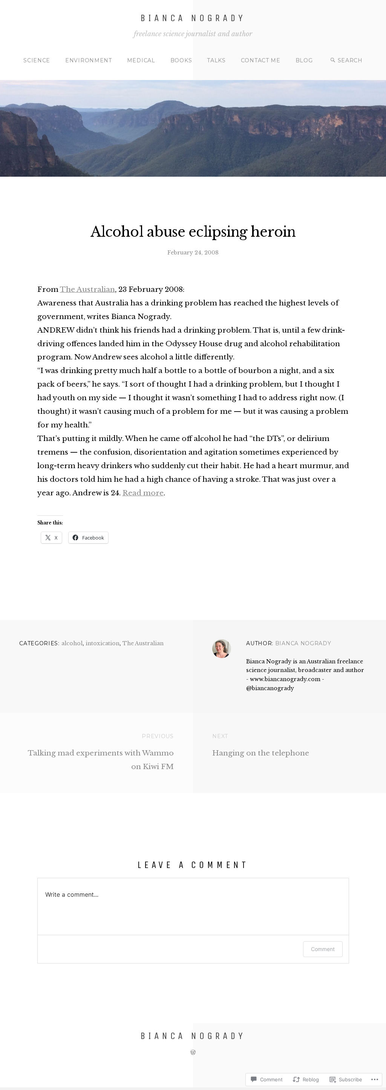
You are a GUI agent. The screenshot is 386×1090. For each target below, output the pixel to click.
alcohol (72, 643)
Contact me (260, 60)
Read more (143, 493)
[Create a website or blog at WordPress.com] (193, 1052)
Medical (141, 60)
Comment (323, 949)
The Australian (87, 289)
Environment (88, 60)
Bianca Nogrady (192, 18)
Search (350, 60)
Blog (304, 60)
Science (36, 60)
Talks (216, 60)
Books (181, 60)
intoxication (102, 643)
